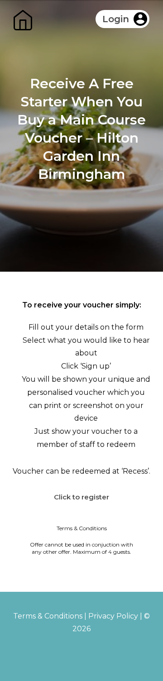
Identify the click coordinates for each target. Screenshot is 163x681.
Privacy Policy (113, 616)
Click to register (81, 497)
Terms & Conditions (47, 616)
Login (115, 19)
